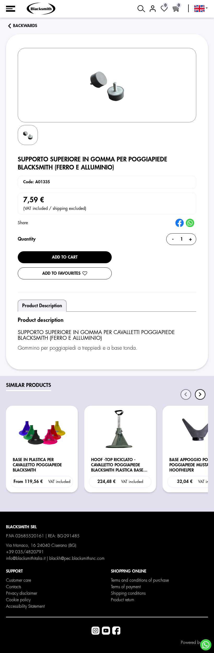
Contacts (13, 587)
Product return (122, 600)
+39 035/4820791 (25, 552)
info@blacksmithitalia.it (25, 558)
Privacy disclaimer (21, 593)
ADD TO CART (65, 257)
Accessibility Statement (25, 606)
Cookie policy (18, 600)
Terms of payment (126, 587)
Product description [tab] (42, 305)
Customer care (18, 580)
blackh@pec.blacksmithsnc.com (77, 558)
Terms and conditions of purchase (140, 580)
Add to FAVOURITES (61, 273)
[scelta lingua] (201, 8)
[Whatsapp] (205, 644)
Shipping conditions (128, 593)
